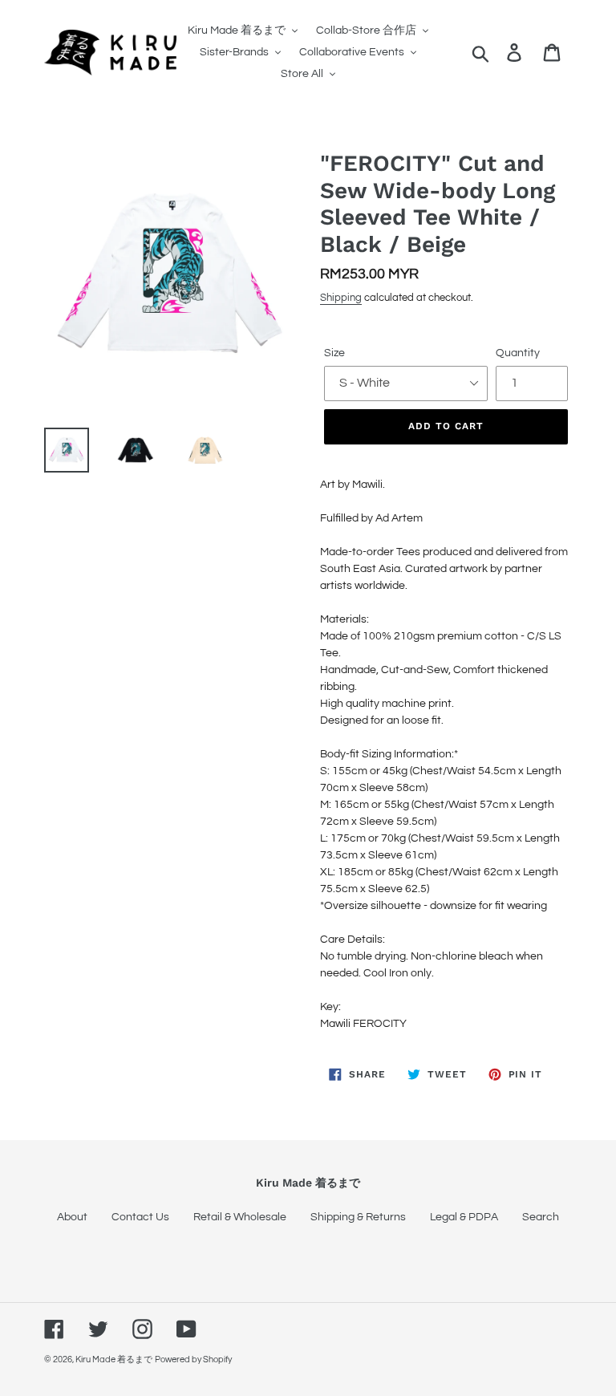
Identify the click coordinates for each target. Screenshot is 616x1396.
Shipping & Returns (358, 1217)
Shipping (341, 297)
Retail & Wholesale (239, 1217)
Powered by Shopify (193, 1359)
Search (540, 1217)
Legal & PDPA (464, 1217)
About (72, 1217)
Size (334, 353)
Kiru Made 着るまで (113, 1359)
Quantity (518, 353)
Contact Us (140, 1217)
